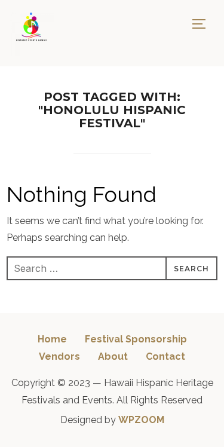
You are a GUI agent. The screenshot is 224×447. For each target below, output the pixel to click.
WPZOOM (141, 419)
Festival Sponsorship (136, 339)
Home (52, 339)
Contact (165, 356)
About (113, 356)
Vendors (59, 356)
